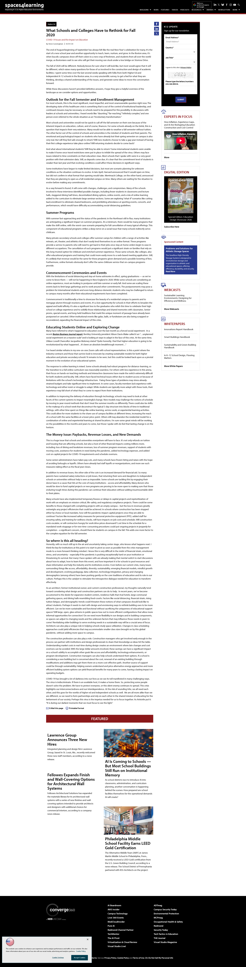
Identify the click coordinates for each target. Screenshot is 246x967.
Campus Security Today (165, 909)
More (235, 10)
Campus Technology (118, 913)
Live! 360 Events (116, 917)
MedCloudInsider (116, 921)
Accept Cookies (79, 958)
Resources (197, 10)
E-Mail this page (56, 708)
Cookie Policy (123, 958)
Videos (175, 10)
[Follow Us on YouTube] (234, 4)
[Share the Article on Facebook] (156, 23)
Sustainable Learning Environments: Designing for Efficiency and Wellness (178, 298)
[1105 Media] (61, 933)
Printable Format (76, 708)
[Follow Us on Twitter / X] (219, 5)
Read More (170, 271)
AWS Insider (113, 909)
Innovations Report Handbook (178, 329)
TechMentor (113, 934)
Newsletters (224, 10)
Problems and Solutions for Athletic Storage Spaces (179, 250)
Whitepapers (174, 323)
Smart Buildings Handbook (177, 336)
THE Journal (159, 938)
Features (165, 10)
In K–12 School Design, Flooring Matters (179, 357)
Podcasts (184, 10)
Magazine (144, 10)
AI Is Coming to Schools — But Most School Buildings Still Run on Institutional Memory (128, 768)
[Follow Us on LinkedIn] (215, 4)
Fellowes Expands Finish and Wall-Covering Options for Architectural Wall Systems (71, 781)
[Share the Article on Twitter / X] (156, 33)
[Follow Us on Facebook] (226, 4)
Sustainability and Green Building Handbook (180, 346)
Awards (210, 10)
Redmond (158, 925)
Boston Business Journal (64, 334)
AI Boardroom (114, 905)
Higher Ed (51, 24)
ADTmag (158, 905)
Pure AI (111, 925)
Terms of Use (138, 958)
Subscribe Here (171, 226)
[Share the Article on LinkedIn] (156, 28)
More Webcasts (171, 309)
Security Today (161, 929)
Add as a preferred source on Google (203, 5)
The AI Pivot (113, 938)
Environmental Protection (166, 913)
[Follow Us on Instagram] (230, 5)
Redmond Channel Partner (121, 929)
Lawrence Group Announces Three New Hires (67, 739)
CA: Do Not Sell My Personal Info (159, 958)
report (79, 334)
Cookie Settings (58, 957)
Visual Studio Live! (117, 946)
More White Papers (173, 366)
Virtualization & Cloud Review (122, 942)
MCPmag (158, 917)
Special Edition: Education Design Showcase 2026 (180, 218)
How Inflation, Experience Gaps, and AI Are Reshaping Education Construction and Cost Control (179, 124)
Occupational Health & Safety (168, 921)
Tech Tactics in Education (166, 934)
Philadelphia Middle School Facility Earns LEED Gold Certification (127, 843)
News (156, 10)
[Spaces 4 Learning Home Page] (24, 6)
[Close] (87, 939)
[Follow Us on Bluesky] (222, 4)
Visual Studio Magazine (165, 942)
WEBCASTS (172, 289)
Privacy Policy (186, 67)
